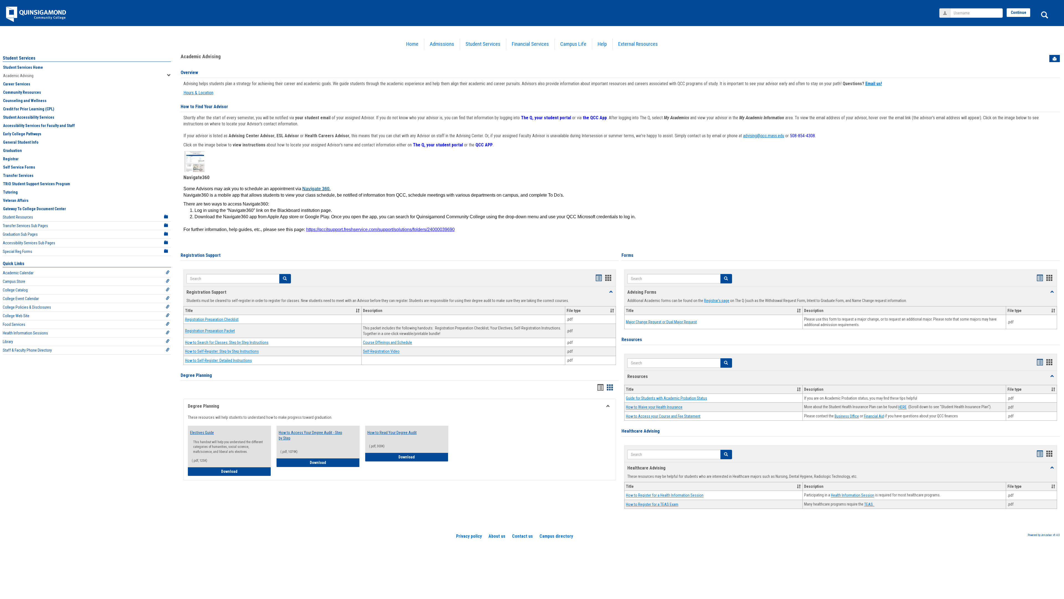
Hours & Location (198, 92)
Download (242, 471)
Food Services (14, 324)
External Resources (638, 44)
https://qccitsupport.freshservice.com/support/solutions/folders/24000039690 (380, 229)
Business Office (847, 416)
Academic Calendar (18, 273)
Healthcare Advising (640, 431)
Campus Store (14, 281)
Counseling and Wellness (25, 100)
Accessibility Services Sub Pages (29, 243)
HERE (902, 407)
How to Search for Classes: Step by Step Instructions (226, 342)
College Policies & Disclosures (27, 307)
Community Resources (22, 92)
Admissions (442, 44)
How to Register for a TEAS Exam (652, 504)
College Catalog (15, 290)
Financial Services (530, 44)
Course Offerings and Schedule (387, 342)
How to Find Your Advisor (204, 106)
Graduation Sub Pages (20, 234)
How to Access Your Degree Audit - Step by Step (310, 435)
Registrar (11, 159)
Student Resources (18, 217)
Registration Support (201, 255)
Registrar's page (716, 300)
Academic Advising (18, 75)
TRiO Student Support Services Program (36, 184)
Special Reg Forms (17, 251)
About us (496, 536)
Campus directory (556, 536)
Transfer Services (18, 175)
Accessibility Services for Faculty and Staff (39, 125)
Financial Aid (874, 416)
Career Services (16, 84)
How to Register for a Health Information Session (665, 495)
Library (8, 341)
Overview (189, 72)
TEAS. (869, 504)
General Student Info (21, 142)
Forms (627, 255)
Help (602, 44)
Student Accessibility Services (28, 117)
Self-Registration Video (381, 351)
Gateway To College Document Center (34, 209)
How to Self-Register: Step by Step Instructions (222, 351)
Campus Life (573, 44)
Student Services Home (23, 67)
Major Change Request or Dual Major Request (661, 322)
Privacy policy (469, 536)
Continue (1018, 12)
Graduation (12, 150)
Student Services (483, 44)
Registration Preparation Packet (210, 331)
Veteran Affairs (16, 200)
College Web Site (16, 316)
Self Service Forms (19, 167)
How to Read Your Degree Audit (392, 432)
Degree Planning (196, 375)
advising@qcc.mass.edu (763, 135)
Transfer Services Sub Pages (25, 226)
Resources (631, 339)
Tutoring (10, 192)
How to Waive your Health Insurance (654, 407)
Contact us (522, 536)
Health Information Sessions (25, 333)
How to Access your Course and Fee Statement (663, 416)
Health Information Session (852, 495)
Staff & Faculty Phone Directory (27, 350)
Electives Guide (202, 432)
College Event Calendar (21, 298)
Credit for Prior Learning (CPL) (28, 109)
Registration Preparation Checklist (212, 319)
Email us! (873, 83)
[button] (285, 278)
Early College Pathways (22, 134)
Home (412, 44)
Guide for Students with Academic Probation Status (666, 398)
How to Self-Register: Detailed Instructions (218, 360)
